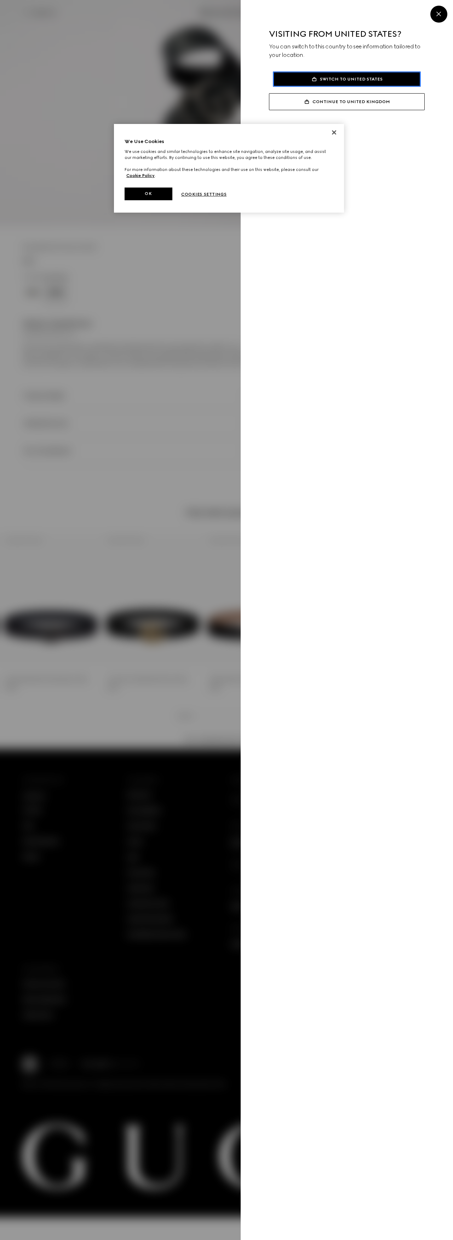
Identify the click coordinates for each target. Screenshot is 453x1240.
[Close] (438, 14)
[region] (229, 168)
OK (148, 193)
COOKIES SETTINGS (203, 194)
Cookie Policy (140, 175)
